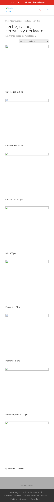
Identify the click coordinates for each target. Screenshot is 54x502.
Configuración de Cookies (35, 495)
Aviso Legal (15, 492)
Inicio (7, 21)
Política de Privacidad (32, 492)
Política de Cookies (12, 495)
